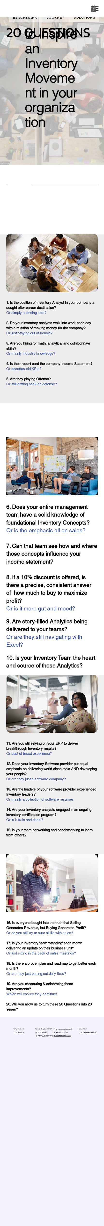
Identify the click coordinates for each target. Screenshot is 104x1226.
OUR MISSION (19, 1032)
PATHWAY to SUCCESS (62, 1036)
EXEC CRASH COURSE (88, 1032)
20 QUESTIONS (41, 1032)
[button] (93, 8)
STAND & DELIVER (60, 1032)
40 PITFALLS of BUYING (44, 1036)
